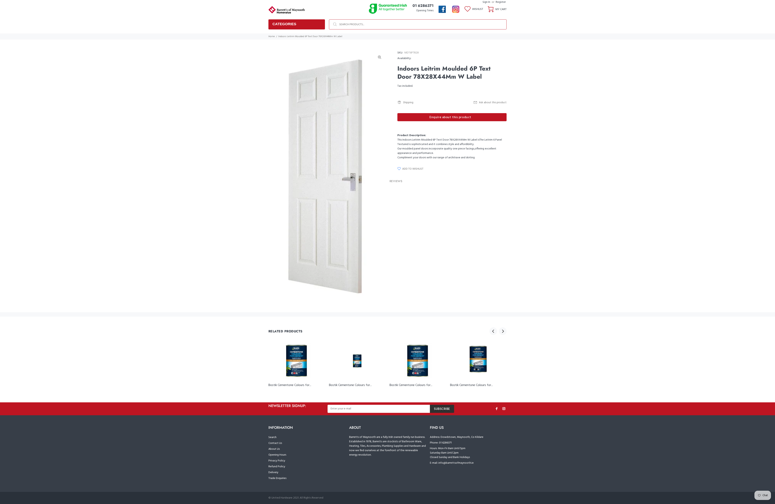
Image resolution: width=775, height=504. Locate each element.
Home (271, 36)
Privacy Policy (276, 460)
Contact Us (275, 443)
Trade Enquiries (277, 478)
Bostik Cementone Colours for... (289, 385)
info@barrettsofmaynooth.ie (456, 463)
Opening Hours (277, 455)
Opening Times (425, 10)
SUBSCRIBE (442, 409)
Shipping (408, 102)
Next (503, 331)
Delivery (273, 472)
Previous (493, 331)
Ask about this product (493, 102)
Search (272, 437)
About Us (274, 449)
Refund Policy (276, 466)
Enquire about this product (450, 117)
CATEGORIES (284, 24)
